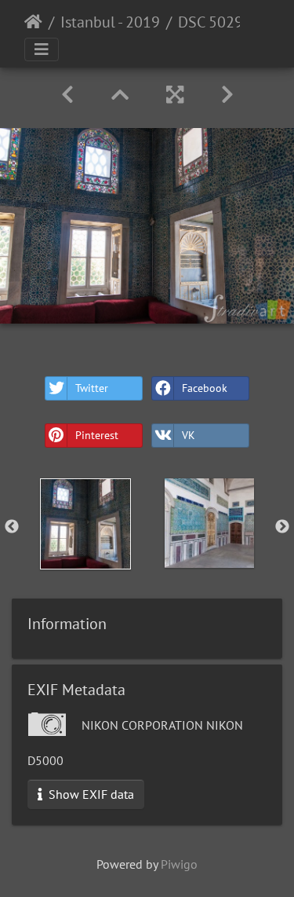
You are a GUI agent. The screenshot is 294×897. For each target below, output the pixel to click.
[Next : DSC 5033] (227, 95)
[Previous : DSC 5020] (67, 95)
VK (188, 435)
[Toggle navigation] (41, 49)
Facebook (204, 388)
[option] (85, 524)
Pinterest (96, 435)
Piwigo (179, 864)
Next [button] (282, 527)
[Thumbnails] (120, 95)
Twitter (91, 388)
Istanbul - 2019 (110, 22)
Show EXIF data (89, 794)
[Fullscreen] (174, 95)
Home (33, 22)
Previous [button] (12, 527)
